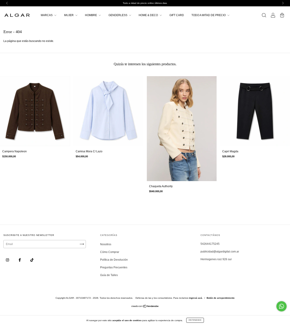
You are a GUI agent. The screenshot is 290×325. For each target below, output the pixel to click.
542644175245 (210, 243)
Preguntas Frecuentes (113, 267)
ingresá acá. (196, 298)
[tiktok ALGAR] (32, 260)
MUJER (69, 15)
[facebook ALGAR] (20, 260)
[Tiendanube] (145, 306)
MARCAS (47, 15)
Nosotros (105, 244)
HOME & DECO (149, 15)
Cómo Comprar (109, 252)
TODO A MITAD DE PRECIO (208, 15)
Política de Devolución (114, 259)
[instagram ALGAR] (7, 260)
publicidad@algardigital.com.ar (220, 251)
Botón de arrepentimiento (220, 298)
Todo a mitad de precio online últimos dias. (145, 3)
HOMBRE (91, 15)
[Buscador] (264, 15)
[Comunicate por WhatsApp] (281, 306)
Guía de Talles (109, 275)
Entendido (195, 320)
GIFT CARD (176, 15)
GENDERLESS (118, 15)
